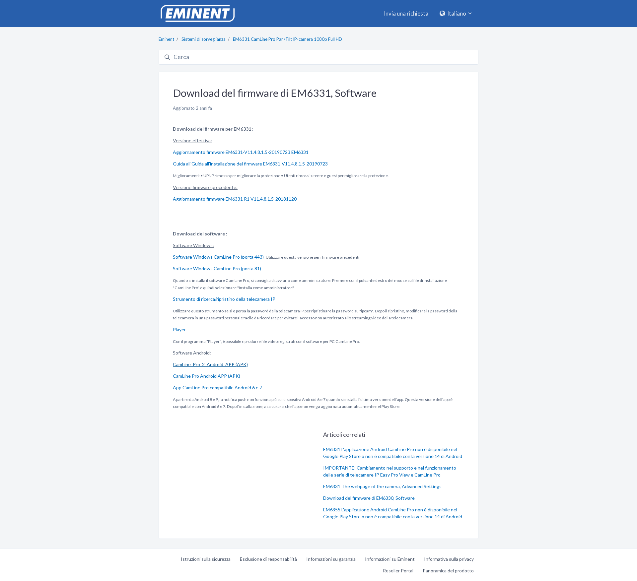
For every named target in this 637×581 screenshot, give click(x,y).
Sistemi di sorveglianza (203, 39)
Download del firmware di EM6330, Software (369, 498)
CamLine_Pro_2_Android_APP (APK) (210, 364)
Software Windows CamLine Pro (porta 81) (217, 268)
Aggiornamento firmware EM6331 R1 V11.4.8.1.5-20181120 (235, 199)
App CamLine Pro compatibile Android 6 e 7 (217, 387)
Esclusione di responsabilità (268, 559)
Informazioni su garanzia (331, 559)
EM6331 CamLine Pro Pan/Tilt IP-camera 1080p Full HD (287, 39)
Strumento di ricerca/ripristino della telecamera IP (224, 299)
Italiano (456, 13)
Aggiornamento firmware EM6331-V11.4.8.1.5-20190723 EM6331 (241, 152)
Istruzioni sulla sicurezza (206, 559)
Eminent (166, 39)
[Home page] (197, 13)
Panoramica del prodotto (448, 570)
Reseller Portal (398, 570)
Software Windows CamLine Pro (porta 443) (218, 257)
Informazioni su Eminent (390, 559)
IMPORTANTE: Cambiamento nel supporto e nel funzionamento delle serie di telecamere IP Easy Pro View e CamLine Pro (389, 471)
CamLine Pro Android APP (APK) (206, 376)
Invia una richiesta (406, 13)
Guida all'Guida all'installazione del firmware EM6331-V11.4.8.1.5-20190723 (250, 163)
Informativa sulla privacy (449, 559)
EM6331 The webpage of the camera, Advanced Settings (382, 486)
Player (179, 329)
